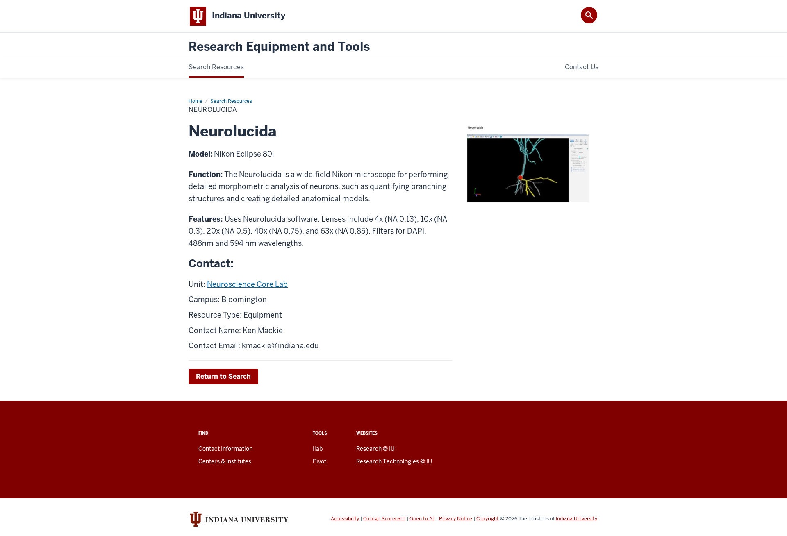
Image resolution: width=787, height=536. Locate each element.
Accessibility (345, 519)
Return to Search (223, 376)
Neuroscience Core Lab (247, 284)
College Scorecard (384, 519)
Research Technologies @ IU (394, 461)
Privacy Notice (455, 519)
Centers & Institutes (224, 461)
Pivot (319, 461)
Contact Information (225, 448)
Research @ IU (375, 448)
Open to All (422, 519)
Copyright (487, 519)
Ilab (318, 448)
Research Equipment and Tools (279, 47)
